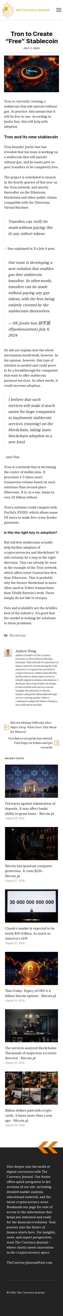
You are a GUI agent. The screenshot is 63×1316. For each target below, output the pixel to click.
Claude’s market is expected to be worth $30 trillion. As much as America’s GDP (30, 933)
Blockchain (17, 635)
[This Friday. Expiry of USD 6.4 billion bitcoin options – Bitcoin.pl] (31, 982)
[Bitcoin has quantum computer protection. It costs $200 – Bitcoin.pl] (31, 857)
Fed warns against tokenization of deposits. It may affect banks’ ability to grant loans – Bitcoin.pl (30, 808)
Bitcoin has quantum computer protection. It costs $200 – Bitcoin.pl (28, 871)
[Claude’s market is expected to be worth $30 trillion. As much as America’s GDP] (31, 920)
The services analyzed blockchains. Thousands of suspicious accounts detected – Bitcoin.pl (31, 1053)
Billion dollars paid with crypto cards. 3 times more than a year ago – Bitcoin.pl (28, 1115)
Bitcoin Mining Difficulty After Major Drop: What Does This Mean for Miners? (33, 727)
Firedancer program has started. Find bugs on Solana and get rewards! (30, 742)
